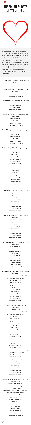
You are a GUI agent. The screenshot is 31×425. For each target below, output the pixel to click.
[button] (1, 2)
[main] (16, 9)
